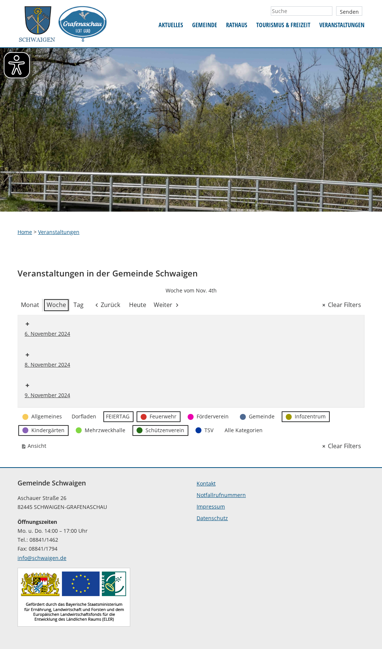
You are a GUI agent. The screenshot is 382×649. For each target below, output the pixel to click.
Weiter (163, 305)
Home (25, 231)
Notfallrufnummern (221, 494)
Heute (137, 305)
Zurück (110, 305)
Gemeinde (204, 25)
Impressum (211, 506)
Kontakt (206, 483)
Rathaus (236, 25)
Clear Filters (344, 305)
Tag (78, 305)
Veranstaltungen (341, 25)
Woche (56, 305)
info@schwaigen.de (42, 557)
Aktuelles (171, 25)
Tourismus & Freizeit (283, 25)
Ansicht (35, 447)
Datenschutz (212, 518)
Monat (30, 305)
